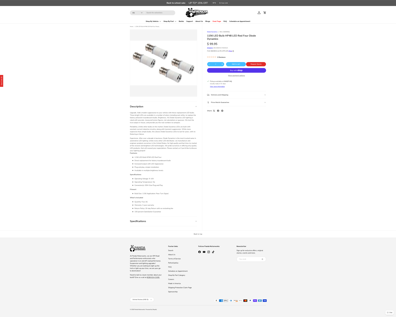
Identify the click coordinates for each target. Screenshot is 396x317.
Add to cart (236, 64)
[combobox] (152, 12)
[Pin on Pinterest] (222, 111)
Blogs (207, 21)
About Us (199, 21)
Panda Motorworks (139, 309)
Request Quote (256, 64)
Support (189, 21)
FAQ (225, 21)
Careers (171, 279)
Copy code (224, 3)
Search (170, 250)
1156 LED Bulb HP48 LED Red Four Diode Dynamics (147, 26)
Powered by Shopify (151, 309)
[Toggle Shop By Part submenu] (175, 21)
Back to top (198, 234)
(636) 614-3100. (153, 277)
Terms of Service (174, 259)
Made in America (174, 283)
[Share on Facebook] (218, 111)
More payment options (236, 75)
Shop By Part (168, 21)
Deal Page (217, 21)
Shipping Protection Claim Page (180, 287)
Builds (181, 21)
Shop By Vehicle (152, 21)
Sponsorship (172, 292)
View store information (217, 87)
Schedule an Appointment (239, 21)
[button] (265, 12)
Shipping (210, 48)
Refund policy (173, 263)
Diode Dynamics (212, 32)
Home (131, 26)
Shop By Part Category (176, 275)
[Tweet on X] (214, 111)
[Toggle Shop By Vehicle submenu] (160, 21)
